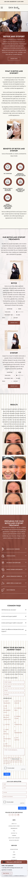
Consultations (14, 849)
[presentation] (15, 768)
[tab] (14, 549)
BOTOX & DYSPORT (17, 702)
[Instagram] (15, 815)
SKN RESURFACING (7, 745)
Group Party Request (14, 838)
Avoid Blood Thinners (13, 549)
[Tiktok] (12, 815)
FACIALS (7, 724)
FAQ (14, 830)
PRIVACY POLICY (15, 758)
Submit (7, 774)
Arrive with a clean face (13, 583)
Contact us (14, 833)
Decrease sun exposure (13, 562)
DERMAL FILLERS (17, 717)
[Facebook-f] (10, 815)
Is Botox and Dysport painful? (9, 616)
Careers (14, 835)
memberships (14, 828)
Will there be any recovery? (8, 610)
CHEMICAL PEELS (18, 709)
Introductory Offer (14, 826)
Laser (14, 854)
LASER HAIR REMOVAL (6, 732)
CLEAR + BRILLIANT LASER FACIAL (7, 717)
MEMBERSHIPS (18, 733)
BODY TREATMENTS (7, 702)
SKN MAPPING (16, 739)
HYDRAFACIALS (18, 725)
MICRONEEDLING (7, 740)
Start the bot (6, 873)
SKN (14, 852)
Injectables (14, 860)
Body (14, 857)
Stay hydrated (10, 590)
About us (14, 823)
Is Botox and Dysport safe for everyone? (12, 623)
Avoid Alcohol (10, 556)
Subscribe (22, 808)
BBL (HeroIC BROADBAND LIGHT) (7, 709)
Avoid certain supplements (14, 569)
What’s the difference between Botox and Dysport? (12, 630)
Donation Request (14, 840)
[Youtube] (18, 815)
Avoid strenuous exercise (14, 576)
